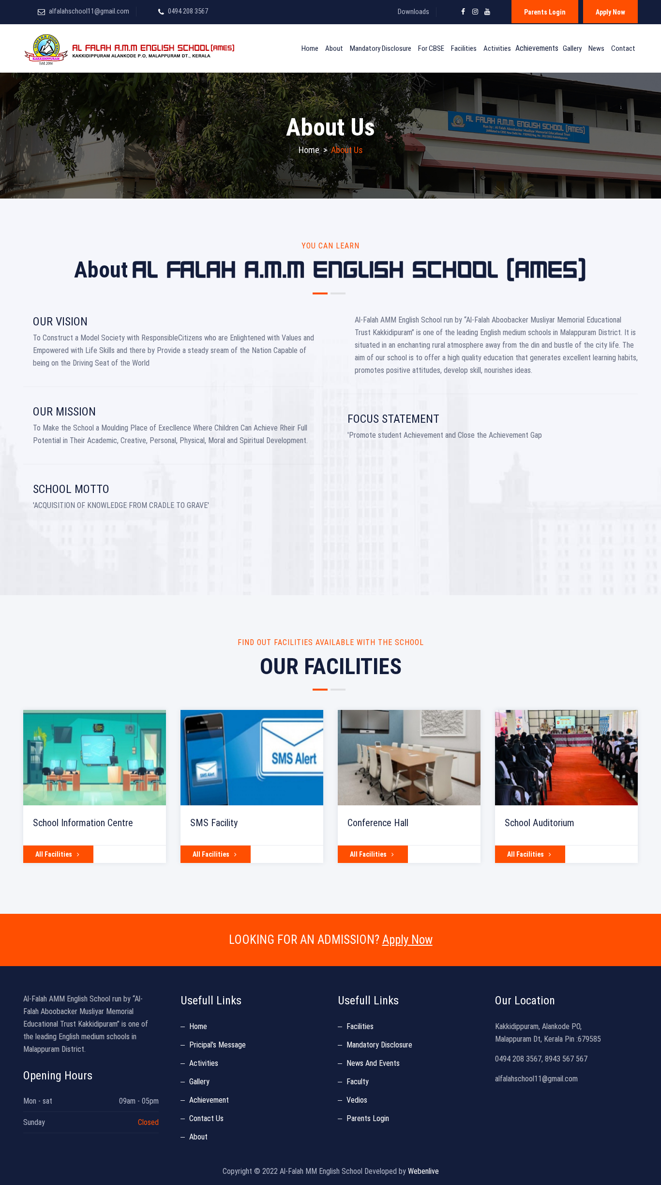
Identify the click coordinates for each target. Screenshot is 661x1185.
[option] (94, 786)
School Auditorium (539, 823)
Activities (497, 48)
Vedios (356, 1100)
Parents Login (545, 12)
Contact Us (206, 1118)
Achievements (536, 48)
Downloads (413, 11)
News (596, 48)
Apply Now (610, 12)
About (334, 48)
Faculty (357, 1081)
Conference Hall (377, 823)
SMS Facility (214, 823)
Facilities (464, 48)
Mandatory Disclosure (380, 48)
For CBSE (431, 48)
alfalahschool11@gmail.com (89, 11)
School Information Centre (83, 823)
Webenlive (423, 1171)
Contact (623, 48)
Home (309, 48)
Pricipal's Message (217, 1044)
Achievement (209, 1100)
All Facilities (53, 854)
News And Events (373, 1063)
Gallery (572, 48)
